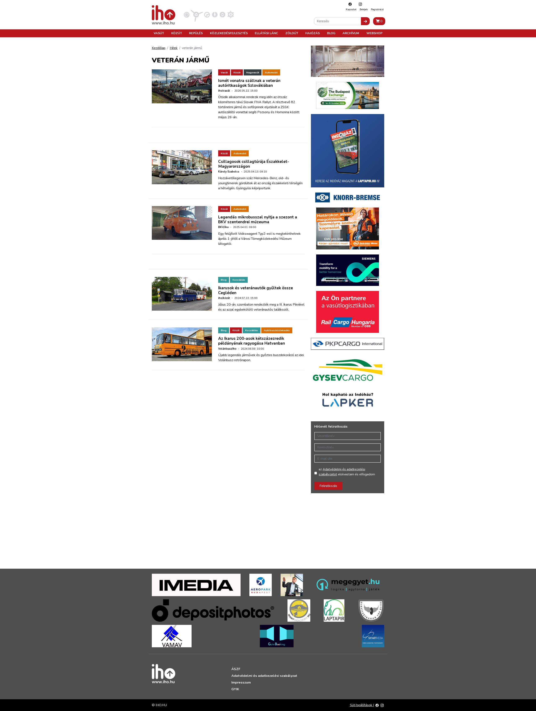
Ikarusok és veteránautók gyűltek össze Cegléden (255, 290)
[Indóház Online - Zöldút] (222, 14)
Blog (331, 33)
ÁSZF (235, 669)
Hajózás (312, 33)
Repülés (196, 33)
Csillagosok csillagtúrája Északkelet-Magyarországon (253, 164)
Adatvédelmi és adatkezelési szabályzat (264, 675)
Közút (176, 33)
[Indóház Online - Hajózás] (230, 14)
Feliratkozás (328, 486)
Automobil (271, 72)
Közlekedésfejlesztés (229, 33)
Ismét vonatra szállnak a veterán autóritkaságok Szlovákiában (249, 83)
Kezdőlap (158, 48)
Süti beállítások (361, 705)
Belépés (364, 9)
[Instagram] (359, 4)
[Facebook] (349, 4)
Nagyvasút (252, 72)
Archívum (351, 33)
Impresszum (241, 682)
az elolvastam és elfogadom (347, 472)
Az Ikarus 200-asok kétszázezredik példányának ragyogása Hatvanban (251, 341)
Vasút (159, 33)
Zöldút (291, 33)
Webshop (374, 33)
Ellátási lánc (266, 33)
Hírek (174, 48)
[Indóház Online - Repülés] (197, 14)
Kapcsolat (351, 9)
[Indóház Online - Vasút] (186, 14)
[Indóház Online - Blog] (215, 14)
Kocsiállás (238, 280)
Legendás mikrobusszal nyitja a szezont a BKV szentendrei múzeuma (257, 219)
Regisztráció (377, 9)
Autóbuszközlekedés (277, 330)
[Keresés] (365, 21)
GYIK (235, 689)
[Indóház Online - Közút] (207, 14)
